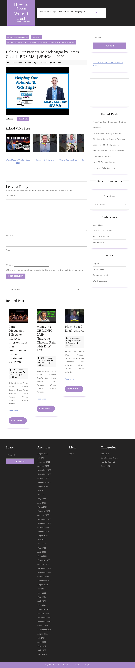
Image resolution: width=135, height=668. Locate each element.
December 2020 (44, 617)
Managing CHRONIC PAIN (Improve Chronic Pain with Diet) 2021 (46, 338)
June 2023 (41, 495)
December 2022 (44, 519)
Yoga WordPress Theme (54, 665)
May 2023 (41, 499)
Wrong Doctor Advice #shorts (71, 160)
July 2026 (41, 458)
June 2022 (41, 544)
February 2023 (43, 511)
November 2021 (44, 572)
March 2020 (42, 654)
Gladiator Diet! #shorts (44, 160)
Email (9, 250)
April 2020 (41, 650)
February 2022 (43, 560)
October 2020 (43, 626)
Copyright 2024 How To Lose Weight (76, 665)
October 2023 (43, 478)
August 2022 (42, 536)
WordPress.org (100, 281)
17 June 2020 (16, 63)
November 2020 (44, 621)
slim (29, 63)
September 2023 (44, 482)
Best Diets (36, 37)
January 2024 (43, 466)
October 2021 (43, 576)
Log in (96, 263)
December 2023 (44, 470)
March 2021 (42, 605)
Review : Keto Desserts (104, 168)
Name (9, 235)
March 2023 (42, 507)
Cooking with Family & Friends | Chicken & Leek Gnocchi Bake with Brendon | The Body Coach (109, 139)
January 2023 (43, 515)
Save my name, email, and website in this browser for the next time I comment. (46, 270)
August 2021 (42, 585)
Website (9, 265)
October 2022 (43, 527)
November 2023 (44, 474)
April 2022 (41, 552)
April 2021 (41, 601)
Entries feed (99, 269)
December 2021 (44, 568)
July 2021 (41, 589)
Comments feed (100, 275)
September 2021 (44, 581)
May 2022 (41, 548)
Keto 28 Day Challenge (104, 162)
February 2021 (43, 609)
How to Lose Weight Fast (21, 11)
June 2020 (41, 642)
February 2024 (43, 462)
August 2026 (42, 454)
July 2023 (41, 491)
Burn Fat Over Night (47, 12)
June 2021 (41, 593)
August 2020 (42, 634)
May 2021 (41, 597)
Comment (11, 195)
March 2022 (42, 556)
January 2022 (43, 564)
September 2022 (44, 531)
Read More (13, 411)
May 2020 (41, 646)
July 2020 (41, 638)
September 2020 (44, 630)
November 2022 (44, 523)
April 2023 (41, 503)
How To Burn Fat (66, 12)
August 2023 (42, 486)
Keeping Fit (80, 12)
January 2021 (43, 613)
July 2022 (41, 540)
